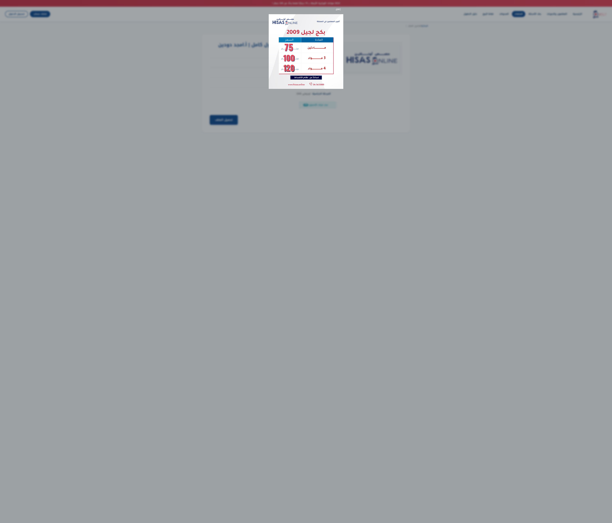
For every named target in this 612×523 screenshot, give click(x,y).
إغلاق (339, 9)
